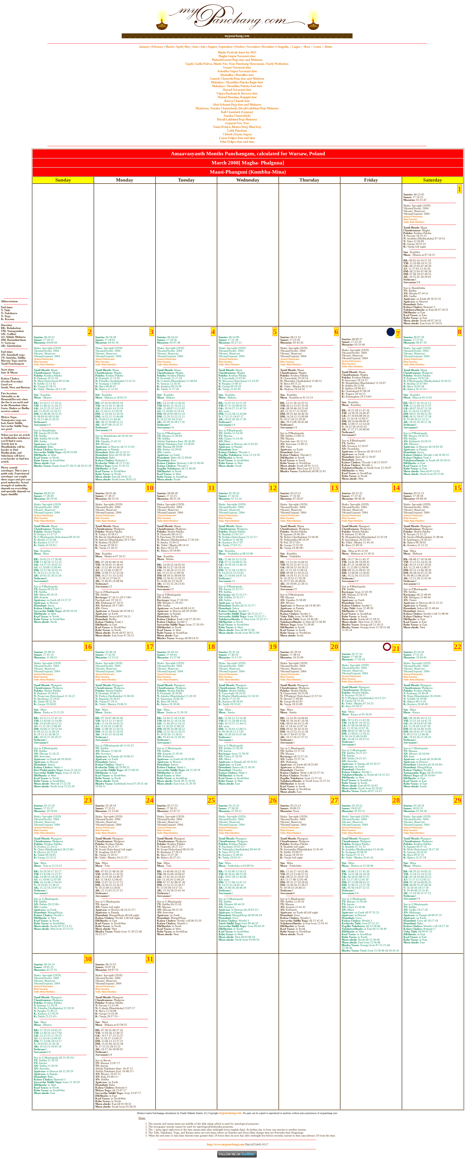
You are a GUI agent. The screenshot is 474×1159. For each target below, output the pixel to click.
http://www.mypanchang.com (225, 1144)
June (195, 46)
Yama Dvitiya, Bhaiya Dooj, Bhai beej (237, 127)
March (169, 46)
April (179, 46)
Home (328, 46)
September (226, 46)
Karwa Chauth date (237, 101)
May (187, 46)
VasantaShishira (413, 220)
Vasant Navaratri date (237, 67)
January (144, 46)
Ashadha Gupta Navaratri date (237, 71)
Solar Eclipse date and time (237, 141)
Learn (317, 46)
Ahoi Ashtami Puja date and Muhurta (237, 104)
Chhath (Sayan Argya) (237, 134)
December (268, 46)
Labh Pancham (237, 130)
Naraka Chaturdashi (237, 115)
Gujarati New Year (237, 123)
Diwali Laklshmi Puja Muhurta (237, 119)
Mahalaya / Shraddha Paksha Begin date (237, 82)
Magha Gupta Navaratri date (237, 56)
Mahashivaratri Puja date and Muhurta (237, 60)
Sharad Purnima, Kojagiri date (237, 97)
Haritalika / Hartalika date (237, 75)
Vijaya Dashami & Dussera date (237, 93)
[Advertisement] (137, 16)
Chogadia (282, 46)
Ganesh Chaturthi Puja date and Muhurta (237, 78)
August (212, 46)
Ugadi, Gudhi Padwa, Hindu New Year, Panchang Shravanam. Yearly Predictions (237, 64)
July (203, 46)
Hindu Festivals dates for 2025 (237, 52)
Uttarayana (413, 216)
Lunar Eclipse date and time (237, 138)
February (157, 46)
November (253, 46)
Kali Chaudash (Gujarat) (237, 112)
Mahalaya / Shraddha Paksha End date (237, 86)
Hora (307, 46)
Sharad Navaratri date (237, 90)
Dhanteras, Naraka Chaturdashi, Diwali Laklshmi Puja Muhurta (237, 108)
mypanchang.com (237, 36)
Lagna (296, 46)
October (240, 46)
